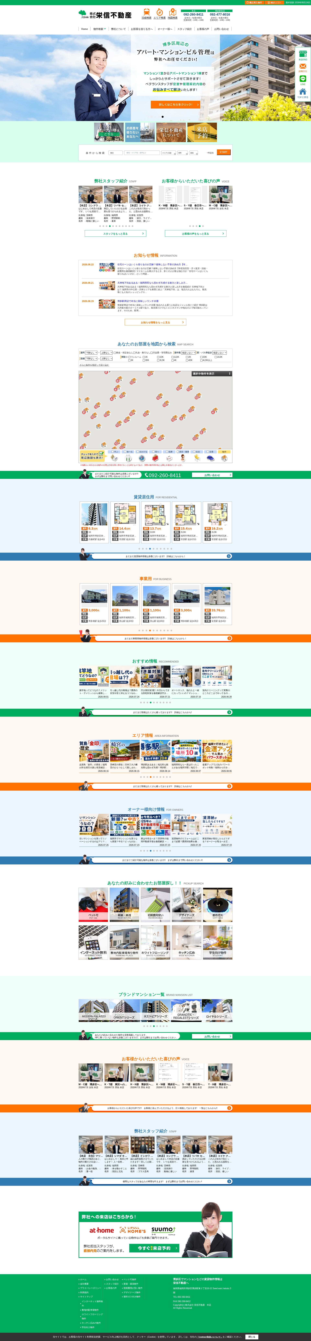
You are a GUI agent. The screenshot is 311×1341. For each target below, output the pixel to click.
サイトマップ (86, 1296)
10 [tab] (129, 226)
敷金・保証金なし (124, 353)
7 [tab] (119, 226)
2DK (205, 357)
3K (132, 360)
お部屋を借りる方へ (142, 29)
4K (175, 360)
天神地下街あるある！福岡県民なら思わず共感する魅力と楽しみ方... (152, 282)
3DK (147, 360)
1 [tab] (100, 226)
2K (189, 357)
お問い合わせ (221, 29)
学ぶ (116, 452)
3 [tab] (106, 226)
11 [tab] (132, 226)
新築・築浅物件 (131, 1284)
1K (146, 357)
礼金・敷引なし (143, 353)
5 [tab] (113, 226)
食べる (130, 452)
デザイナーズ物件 (132, 1292)
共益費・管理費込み (162, 353)
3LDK (162, 360)
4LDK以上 (207, 360)
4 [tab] (110, 226)
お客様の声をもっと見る (195, 233)
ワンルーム (136, 357)
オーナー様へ (165, 29)
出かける (143, 452)
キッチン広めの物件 (91, 1323)
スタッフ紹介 (184, 29)
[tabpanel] (155, 60)
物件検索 (98, 29)
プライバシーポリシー (90, 1288)
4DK (190, 360)
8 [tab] (123, 226)
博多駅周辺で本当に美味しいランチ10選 (138, 301)
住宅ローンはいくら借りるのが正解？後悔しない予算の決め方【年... (152, 264)
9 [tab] (126, 226)
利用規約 (84, 1292)
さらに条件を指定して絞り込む (94, 365)
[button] (133, 413)
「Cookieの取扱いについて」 (210, 1337)
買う (157, 452)
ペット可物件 (130, 1279)
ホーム (83, 1279)
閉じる (251, 1336)
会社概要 (84, 1284)
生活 (198, 452)
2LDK (219, 357)
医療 (171, 452)
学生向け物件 (88, 1327)
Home (84, 29)
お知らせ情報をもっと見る (155, 322)
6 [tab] (116, 226)
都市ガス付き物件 (132, 1296)
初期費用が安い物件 (133, 1288)
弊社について (118, 29)
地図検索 (173, 17)
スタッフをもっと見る (115, 233)
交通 (211, 452)
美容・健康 (184, 452)
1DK (162, 357)
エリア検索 (160, 17)
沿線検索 (146, 17)
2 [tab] (103, 226)
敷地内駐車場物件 (90, 1310)
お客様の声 (203, 29)
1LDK (176, 357)
